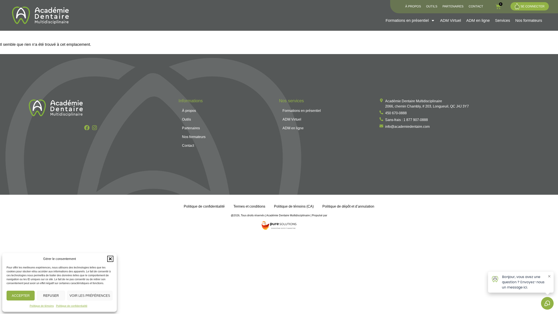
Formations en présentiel (407, 20)
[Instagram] (94, 127)
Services (502, 20)
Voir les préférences (90, 295)
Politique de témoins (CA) (294, 206)
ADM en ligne (478, 20)
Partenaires (452, 6)
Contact (476, 6)
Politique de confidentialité (71, 305)
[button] (110, 259)
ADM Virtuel (450, 20)
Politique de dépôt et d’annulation (348, 206)
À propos (413, 6)
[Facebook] (87, 127)
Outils (431, 6)
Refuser (51, 295)
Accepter (21, 295)
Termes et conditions (249, 206)
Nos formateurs (528, 20)
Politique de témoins (42, 305)
